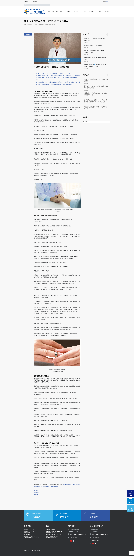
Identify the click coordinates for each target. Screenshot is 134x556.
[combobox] (96, 122)
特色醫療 (74, 11)
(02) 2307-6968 (74, 537)
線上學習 (48, 531)
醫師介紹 (36, 490)
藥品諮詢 (48, 534)
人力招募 (53, 532)
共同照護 (35, 536)
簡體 (107, 1)
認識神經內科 (37, 492)
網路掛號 (130, 495)
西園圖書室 (59, 531)
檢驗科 (47, 536)
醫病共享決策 (27, 532)
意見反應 (57, 532)
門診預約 (36, 494)
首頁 (25, 24)
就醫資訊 (90, 11)
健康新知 (99, 11)
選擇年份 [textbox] (85, 121)
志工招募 (31, 537)
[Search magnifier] (48, 5)
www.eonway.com (96, 540)
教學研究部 (53, 531)
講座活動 (31, 536)
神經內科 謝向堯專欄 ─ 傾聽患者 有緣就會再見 (51, 67)
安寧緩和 (26, 531)
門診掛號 (82, 11)
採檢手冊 (57, 536)
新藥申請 (53, 534)
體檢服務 (107, 11)
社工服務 (26, 537)
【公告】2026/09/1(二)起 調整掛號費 (93, 45)
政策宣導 (48, 529)
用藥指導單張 (58, 534)
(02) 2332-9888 (96, 537)
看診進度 (130, 510)
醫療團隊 (66, 11)
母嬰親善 (26, 529)
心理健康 (32, 529)
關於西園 (58, 11)
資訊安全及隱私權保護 (51, 537)
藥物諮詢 (64, 517)
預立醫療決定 (27, 534)
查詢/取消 (130, 502)
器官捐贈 (32, 531)
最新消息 (50, 11)
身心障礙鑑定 (36, 537)
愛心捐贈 (48, 532)
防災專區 (53, 529)
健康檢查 (26, 536)
